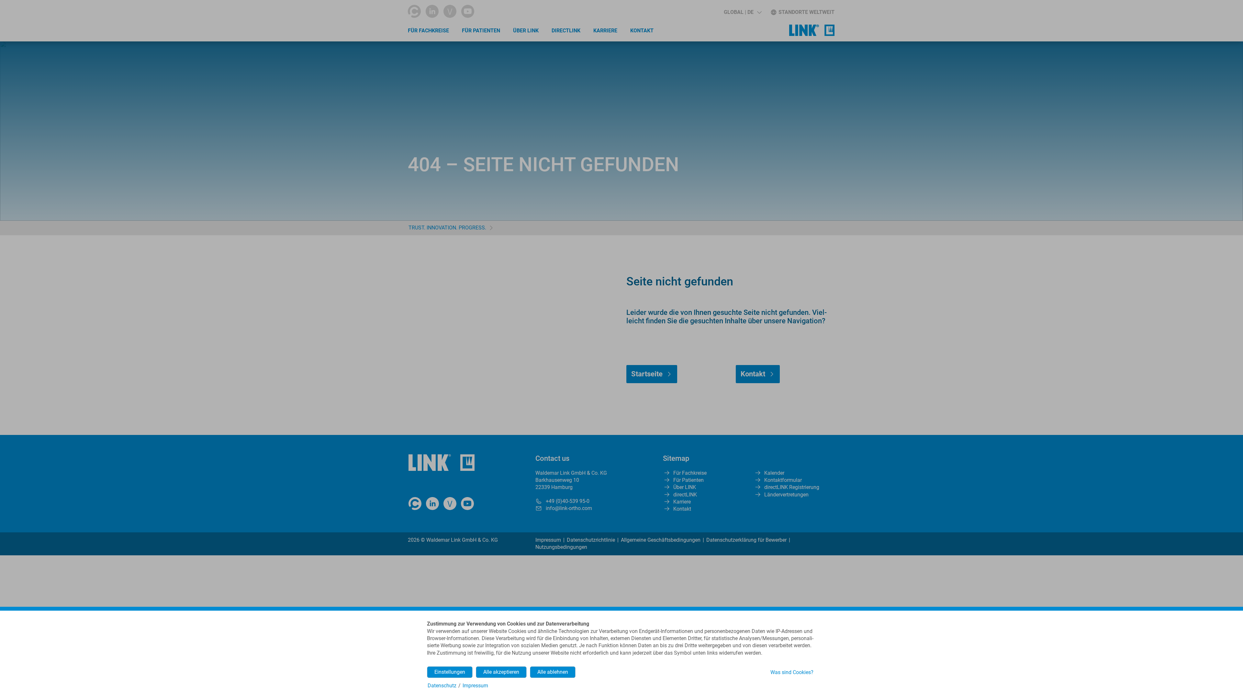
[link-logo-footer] (441, 462)
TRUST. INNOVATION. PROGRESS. (447, 228)
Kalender (774, 473)
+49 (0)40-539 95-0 (567, 501)
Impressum (548, 540)
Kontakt (642, 31)
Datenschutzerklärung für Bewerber (746, 540)
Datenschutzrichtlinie (591, 540)
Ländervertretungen (786, 495)
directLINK (566, 31)
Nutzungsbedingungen (561, 547)
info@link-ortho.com (569, 508)
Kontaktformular (783, 480)
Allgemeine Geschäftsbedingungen (660, 540)
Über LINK (526, 31)
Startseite (647, 374)
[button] (742, 12)
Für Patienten (481, 31)
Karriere (605, 31)
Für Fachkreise (428, 31)
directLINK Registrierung (791, 487)
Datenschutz (442, 685)
